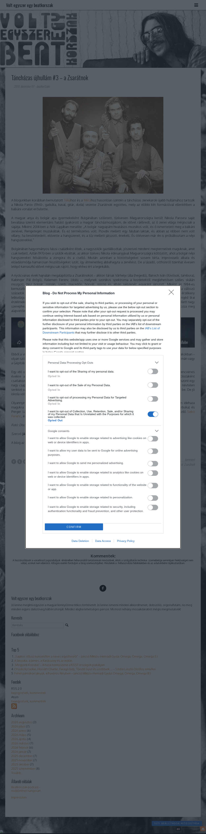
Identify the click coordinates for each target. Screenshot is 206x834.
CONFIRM (74, 526)
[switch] (153, 371)
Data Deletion (80, 541)
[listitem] (103, 362)
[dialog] (103, 417)
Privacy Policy (126, 541)
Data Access (103, 541)
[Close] (172, 293)
